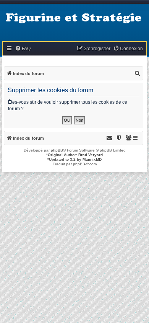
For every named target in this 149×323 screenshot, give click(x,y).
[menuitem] (23, 49)
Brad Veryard (90, 155)
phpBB (57, 150)
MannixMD (92, 159)
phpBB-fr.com (85, 164)
